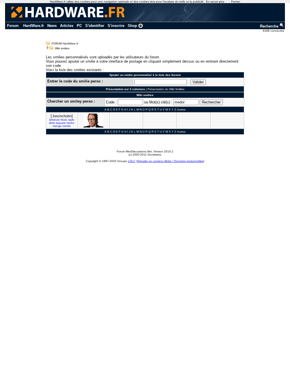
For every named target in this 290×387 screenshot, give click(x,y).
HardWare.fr (33, 26)
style (71, 119)
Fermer (235, 1)
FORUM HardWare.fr (65, 43)
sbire (52, 122)
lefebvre (54, 119)
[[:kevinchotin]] (93, 120)
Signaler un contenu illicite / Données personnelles (170, 161)
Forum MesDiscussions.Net (134, 151)
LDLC (131, 161)
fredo (64, 119)
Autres (181, 109)
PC (79, 26)
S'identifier (94, 26)
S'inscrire (116, 26)
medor (70, 122)
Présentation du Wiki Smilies (166, 89)
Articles (66, 26)
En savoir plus (215, 1)
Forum (13, 26)
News (52, 26)
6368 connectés (274, 30)
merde (67, 125)
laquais (60, 122)
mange (57, 125)
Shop (132, 26)
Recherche (270, 26)
